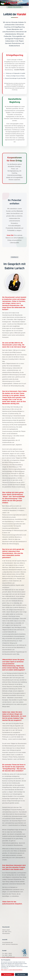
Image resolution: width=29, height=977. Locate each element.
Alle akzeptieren (7, 974)
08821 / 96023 (8, 953)
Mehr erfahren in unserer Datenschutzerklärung (11, 969)
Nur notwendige (21, 974)
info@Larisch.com (10, 957)
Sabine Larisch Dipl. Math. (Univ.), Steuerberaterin (6, 931)
